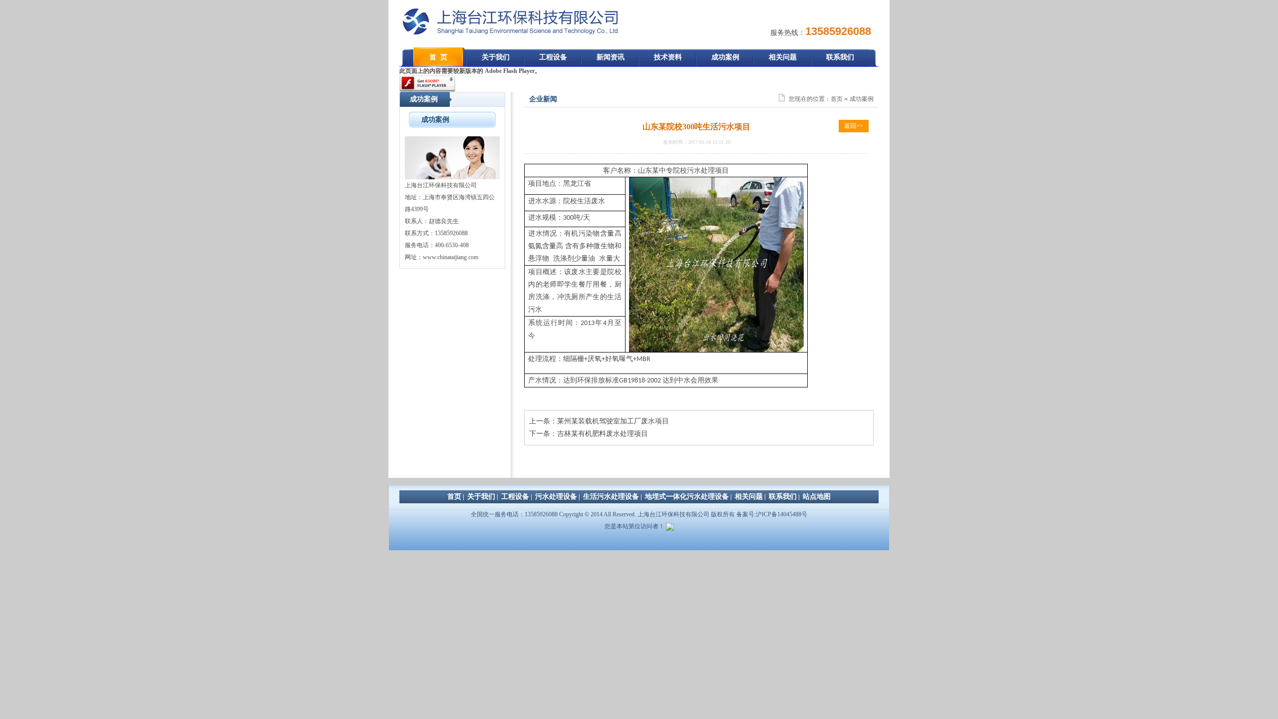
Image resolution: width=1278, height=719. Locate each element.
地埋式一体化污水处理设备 (687, 496)
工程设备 (553, 57)
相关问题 (783, 57)
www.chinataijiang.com (450, 257)
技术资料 (668, 57)
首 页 (438, 57)
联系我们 (840, 57)
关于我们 (496, 57)
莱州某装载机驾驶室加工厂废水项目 (613, 421)
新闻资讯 (611, 57)
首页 (837, 98)
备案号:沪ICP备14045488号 (771, 514)
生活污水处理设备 (611, 496)
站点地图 (817, 496)
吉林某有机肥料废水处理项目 (602, 433)
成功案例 (725, 57)
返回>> (853, 125)
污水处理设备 (556, 496)
